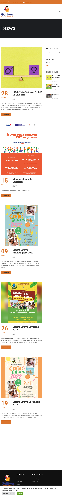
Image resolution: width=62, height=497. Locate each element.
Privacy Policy (35, 479)
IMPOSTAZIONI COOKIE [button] (8, 493)
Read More (6, 114)
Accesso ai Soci (36, 481)
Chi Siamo (20, 481)
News (14, 99)
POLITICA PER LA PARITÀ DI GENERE (27, 93)
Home (18, 479)
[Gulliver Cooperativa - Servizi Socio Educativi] (15, 12)
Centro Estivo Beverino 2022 (26, 328)
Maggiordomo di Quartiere (22, 180)
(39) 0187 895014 (13, 2)
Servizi (19, 484)
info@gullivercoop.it (26, 2)
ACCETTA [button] (20, 493)
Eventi (48, 62)
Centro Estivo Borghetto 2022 (26, 403)
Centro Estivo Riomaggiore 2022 (23, 251)
